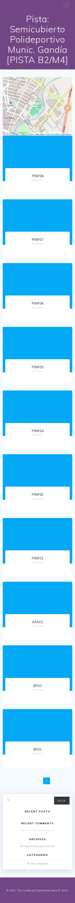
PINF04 (38, 431)
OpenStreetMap (53, 134)
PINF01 (38, 558)
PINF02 (38, 494)
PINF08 (38, 176)
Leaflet (31, 134)
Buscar (62, 800)
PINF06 (38, 303)
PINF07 (38, 240)
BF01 (37, 749)
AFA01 (37, 622)
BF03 (37, 686)
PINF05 (38, 367)
